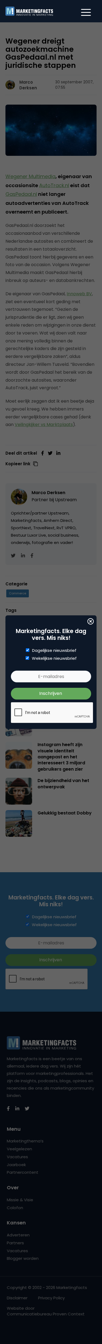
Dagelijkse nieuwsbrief (54, 650)
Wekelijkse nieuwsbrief (54, 658)
